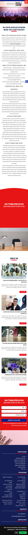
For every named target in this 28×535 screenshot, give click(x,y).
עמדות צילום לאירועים (8, 488)
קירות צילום (22, 504)
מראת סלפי (22, 495)
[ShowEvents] (14, 4)
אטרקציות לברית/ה (20, 463)
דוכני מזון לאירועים (7, 500)
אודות (23, 456)
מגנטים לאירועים (20, 486)
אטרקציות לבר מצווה (19, 462)
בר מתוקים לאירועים (22, 497)
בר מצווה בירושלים (20, 506)
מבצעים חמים (21, 467)
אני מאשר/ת (23, 532)
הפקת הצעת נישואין (20, 465)
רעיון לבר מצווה (8, 504)
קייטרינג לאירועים (7, 502)
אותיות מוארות (8, 495)
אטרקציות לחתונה (20, 458)
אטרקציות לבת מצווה (15, 44)
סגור (16, 532)
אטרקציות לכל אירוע (21, 478)
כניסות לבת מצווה (20, 484)
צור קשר (23, 469)
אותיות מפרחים (21, 500)
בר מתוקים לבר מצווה (8, 492)
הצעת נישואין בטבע (7, 497)
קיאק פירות (9, 486)
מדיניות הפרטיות (13, 423)
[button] (26, 81)
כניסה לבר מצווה (7, 484)
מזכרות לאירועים (20, 502)
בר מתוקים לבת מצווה (21, 492)
